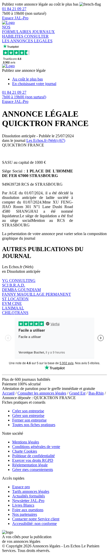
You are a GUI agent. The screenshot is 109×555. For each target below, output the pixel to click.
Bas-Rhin (96, 393)
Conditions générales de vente (36, 446)
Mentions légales (25, 442)
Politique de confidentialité (33, 456)
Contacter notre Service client (35, 519)
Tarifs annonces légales (30, 491)
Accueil (8, 393)
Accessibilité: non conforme (34, 523)
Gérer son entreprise (28, 415)
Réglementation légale (30, 465)
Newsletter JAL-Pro (28, 500)
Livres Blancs (23, 505)
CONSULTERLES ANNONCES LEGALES (27, 38)
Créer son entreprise (28, 411)
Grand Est (77, 393)
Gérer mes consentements (32, 469)
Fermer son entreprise (29, 420)
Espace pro (21, 487)
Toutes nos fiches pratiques (33, 425)
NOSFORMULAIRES (17, 29)
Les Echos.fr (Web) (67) (45, 140)
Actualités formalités (28, 496)
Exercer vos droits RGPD (32, 460)
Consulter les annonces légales (41, 393)
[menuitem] (59, 79)
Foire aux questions (27, 510)
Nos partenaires (24, 514)
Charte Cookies (24, 451)
